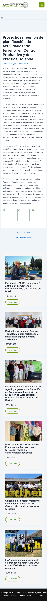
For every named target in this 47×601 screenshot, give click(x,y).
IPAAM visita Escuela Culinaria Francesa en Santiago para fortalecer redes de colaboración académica (22, 448)
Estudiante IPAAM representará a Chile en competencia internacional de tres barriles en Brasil (23, 287)
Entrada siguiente (23, 237)
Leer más (13, 302)
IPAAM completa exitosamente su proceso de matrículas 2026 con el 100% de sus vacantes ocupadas (22, 564)
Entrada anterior (23, 233)
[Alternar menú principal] (41, 5)
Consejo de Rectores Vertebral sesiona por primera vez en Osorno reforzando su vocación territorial (22, 504)
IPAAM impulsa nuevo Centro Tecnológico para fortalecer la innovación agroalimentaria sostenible (21, 335)
